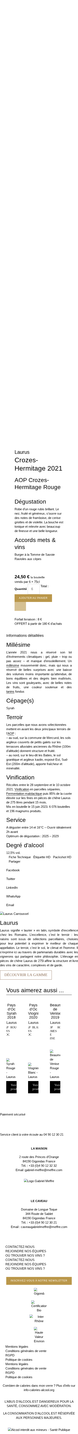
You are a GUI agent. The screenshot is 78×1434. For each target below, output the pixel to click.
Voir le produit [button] (15, 1087)
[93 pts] (55, 1064)
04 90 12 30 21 (53, 1134)
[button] (39, 868)
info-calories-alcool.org (39, 1390)
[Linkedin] (44, 1185)
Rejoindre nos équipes (25, 1251)
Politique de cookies (18, 1359)
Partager (14, 861)
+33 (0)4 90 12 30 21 (43, 1222)
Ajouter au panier (33, 598)
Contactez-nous (20, 1246)
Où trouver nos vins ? (25, 1255)
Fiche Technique (20, 857)
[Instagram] (39, 1185)
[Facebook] (34, 1185)
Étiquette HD (42, 857)
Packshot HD (62, 857)
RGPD (10, 1355)
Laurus (22, 452)
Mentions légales (16, 1346)
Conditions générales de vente (25, 1351)
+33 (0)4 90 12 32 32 (43, 1165)
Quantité (21, 589)
